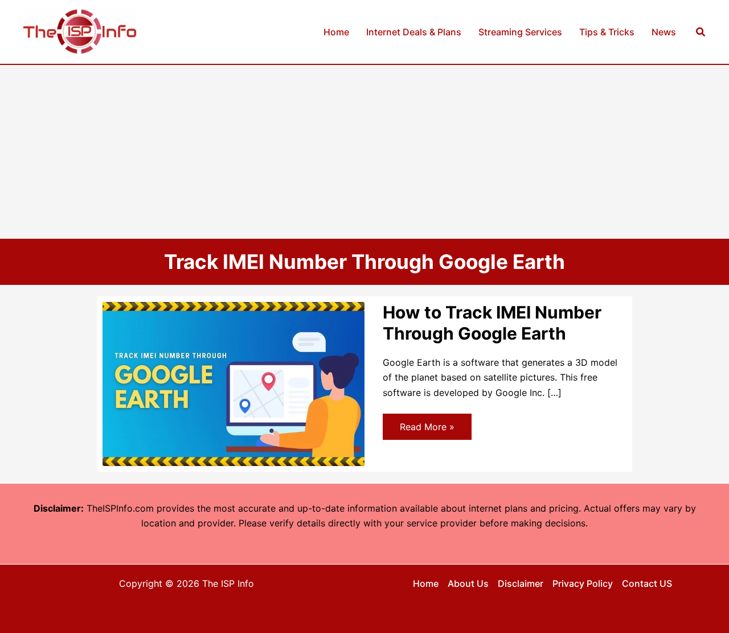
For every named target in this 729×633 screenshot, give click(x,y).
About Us (468, 583)
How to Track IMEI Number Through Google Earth (492, 323)
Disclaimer (520, 583)
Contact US (647, 583)
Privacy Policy (582, 583)
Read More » (426, 430)
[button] (701, 32)
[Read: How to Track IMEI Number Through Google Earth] (233, 383)
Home (426, 583)
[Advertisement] (364, 150)
